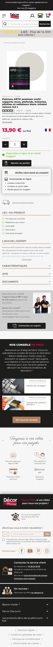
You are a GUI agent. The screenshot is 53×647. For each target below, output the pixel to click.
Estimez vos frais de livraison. (23, 202)
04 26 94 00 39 (34, 566)
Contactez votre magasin (24, 579)
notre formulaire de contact (35, 575)
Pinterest (38, 551)
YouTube (30, 551)
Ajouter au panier (20, 163)
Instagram (47, 551)
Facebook (22, 551)
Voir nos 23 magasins (26, 8)
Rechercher (45, 24)
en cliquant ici (37, 593)
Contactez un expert (29, 325)
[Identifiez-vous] (32, 15)
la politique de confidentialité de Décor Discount (28, 542)
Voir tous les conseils (26, 420)
